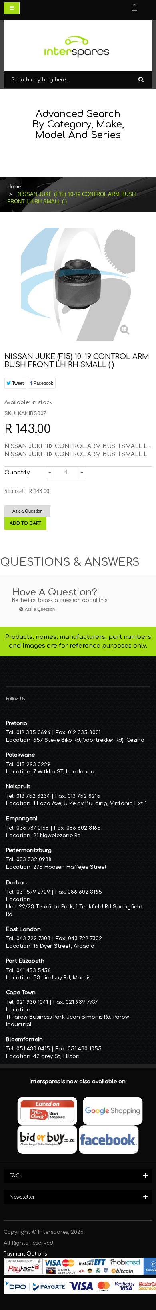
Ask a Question (27, 511)
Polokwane (20, 755)
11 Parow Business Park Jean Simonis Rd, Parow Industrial (67, 1020)
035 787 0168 (32, 828)
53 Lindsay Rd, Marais (61, 978)
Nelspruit (18, 786)
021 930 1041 (32, 1002)
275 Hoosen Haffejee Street (70, 867)
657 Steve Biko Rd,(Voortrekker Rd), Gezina (88, 740)
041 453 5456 (33, 970)
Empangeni (21, 819)
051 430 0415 (33, 1049)
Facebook (42, 383)
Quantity (17, 473)
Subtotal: (14, 491)
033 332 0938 (34, 859)
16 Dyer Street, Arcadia (63, 946)
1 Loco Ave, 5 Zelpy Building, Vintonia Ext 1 (90, 803)
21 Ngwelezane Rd (57, 835)
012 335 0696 (33, 732)
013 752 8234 (33, 796)
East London (23, 929)
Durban (16, 883)
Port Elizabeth (25, 961)
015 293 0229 (33, 764)
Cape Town (21, 992)
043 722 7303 (33, 938)
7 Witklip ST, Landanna (63, 772)
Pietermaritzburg (29, 850)
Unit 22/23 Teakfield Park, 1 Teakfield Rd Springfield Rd (74, 910)
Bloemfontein (24, 1039)
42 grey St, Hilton (56, 1056)
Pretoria (16, 723)
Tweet (17, 383)
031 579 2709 (33, 892)
